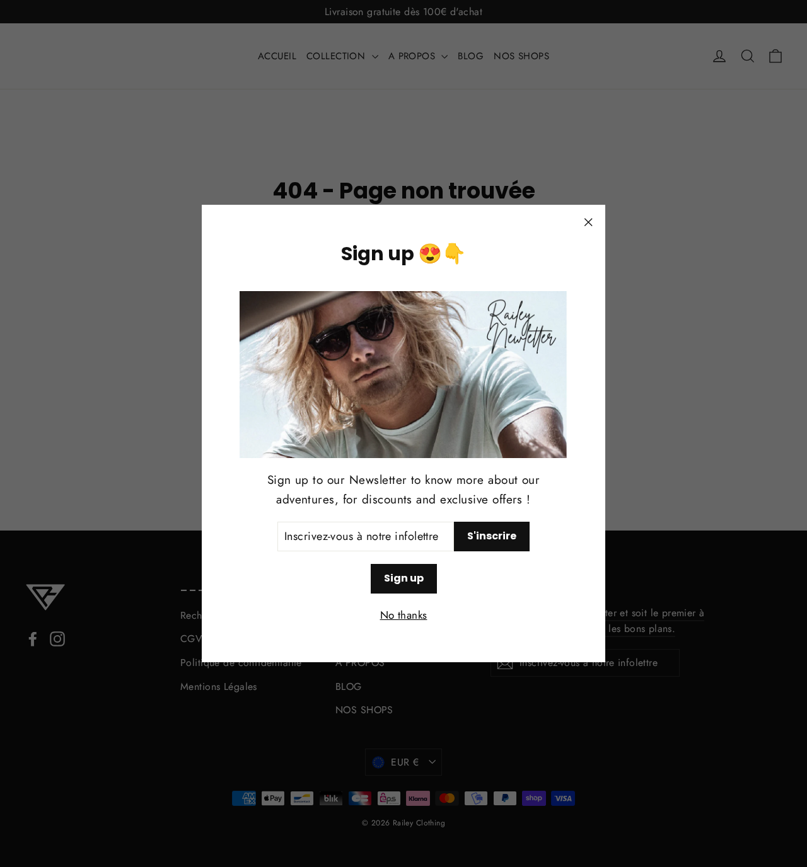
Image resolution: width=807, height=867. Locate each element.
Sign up (404, 578)
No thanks (403, 615)
